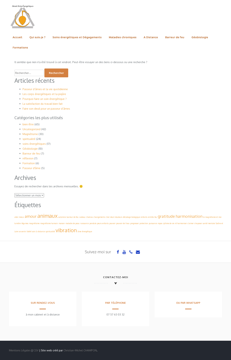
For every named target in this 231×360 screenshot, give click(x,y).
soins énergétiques (34, 143)
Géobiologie (199, 37)
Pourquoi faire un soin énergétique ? (45, 99)
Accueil (17, 37)
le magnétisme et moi (212, 217)
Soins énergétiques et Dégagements (77, 37)
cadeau (82, 217)
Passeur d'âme (31, 168)
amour (31, 216)
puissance (153, 223)
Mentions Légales (20, 350)
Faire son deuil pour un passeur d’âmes (46, 108)
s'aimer (191, 223)
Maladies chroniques (122, 37)
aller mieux (19, 217)
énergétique (87, 231)
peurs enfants (103, 223)
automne (62, 217)
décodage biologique (131, 217)
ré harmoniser (181, 223)
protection (144, 223)
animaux (47, 215)
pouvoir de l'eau (123, 223)
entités (151, 217)
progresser (134, 223)
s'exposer (198, 223)
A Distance (151, 37)
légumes (24, 223)
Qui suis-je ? (37, 37)
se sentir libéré (25, 231)
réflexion (28, 158)
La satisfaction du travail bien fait (43, 103)
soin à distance (38, 231)
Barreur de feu (174, 37)
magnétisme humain (49, 223)
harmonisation (189, 216)
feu (155, 217)
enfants (144, 217)
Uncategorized (31, 129)
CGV (35, 350)
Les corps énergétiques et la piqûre (44, 94)
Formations (20, 47)
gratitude (166, 216)
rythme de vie (168, 223)
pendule (93, 223)
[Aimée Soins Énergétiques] (22, 29)
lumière (17, 223)
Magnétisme (30, 134)
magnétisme (34, 223)
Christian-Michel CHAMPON (80, 350)
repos (160, 223)
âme (79, 231)
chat (108, 217)
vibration (66, 230)
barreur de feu (73, 217)
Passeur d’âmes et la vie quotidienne (45, 89)
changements (99, 217)
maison (62, 223)
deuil (112, 217)
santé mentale (209, 223)
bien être (28, 124)
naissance (84, 223)
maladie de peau (73, 223)
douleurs (118, 217)
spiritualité (29, 139)
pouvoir (112, 223)
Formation (29, 163)
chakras (89, 217)
